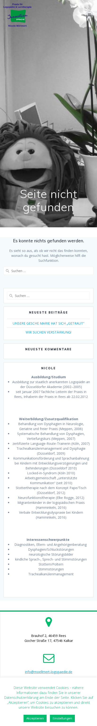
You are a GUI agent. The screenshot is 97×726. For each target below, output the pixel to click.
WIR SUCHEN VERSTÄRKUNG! (48, 332)
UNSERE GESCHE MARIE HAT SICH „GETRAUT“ (48, 323)
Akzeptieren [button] (35, 718)
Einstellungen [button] (62, 718)
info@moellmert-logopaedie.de (48, 672)
